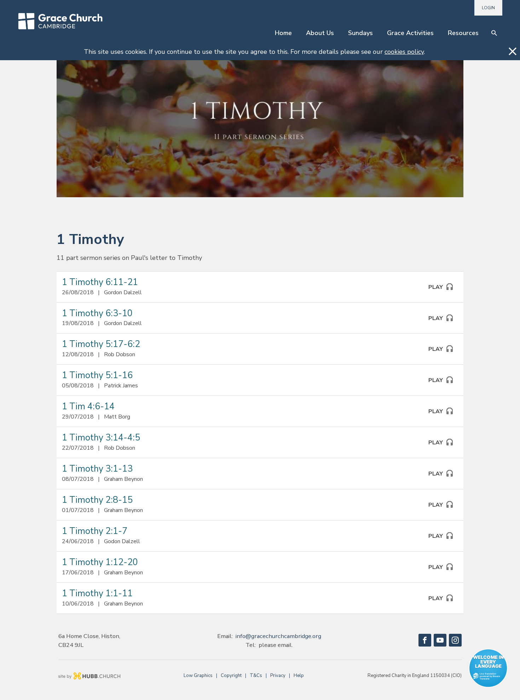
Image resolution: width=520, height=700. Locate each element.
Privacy (277, 675)
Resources (463, 33)
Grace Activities (410, 33)
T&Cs (256, 675)
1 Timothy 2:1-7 (94, 531)
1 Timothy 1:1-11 (97, 593)
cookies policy (404, 51)
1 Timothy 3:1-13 (97, 469)
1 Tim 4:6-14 (88, 406)
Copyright (231, 675)
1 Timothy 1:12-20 (100, 562)
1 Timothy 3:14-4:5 (101, 438)
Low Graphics (198, 675)
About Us (320, 33)
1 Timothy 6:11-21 (100, 282)
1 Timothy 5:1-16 (97, 375)
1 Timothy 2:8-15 (97, 500)
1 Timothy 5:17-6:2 (101, 344)
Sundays (360, 33)
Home (283, 33)
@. (278, 636)
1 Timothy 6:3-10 (97, 313)
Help (299, 675)
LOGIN (488, 8)
